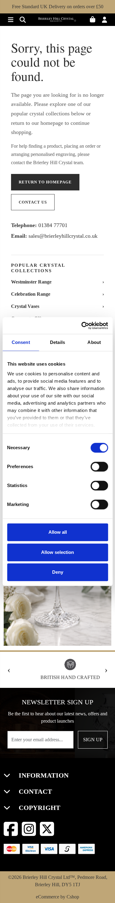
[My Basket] (95, 20)
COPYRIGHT (38, 807)
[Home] (57, 20)
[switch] (99, 466)
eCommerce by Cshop (57, 896)
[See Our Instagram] (29, 829)
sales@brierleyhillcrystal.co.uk (63, 236)
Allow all (57, 532)
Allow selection (57, 552)
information (43, 775)
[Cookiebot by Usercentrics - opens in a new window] (82, 326)
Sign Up (92, 739)
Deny (57, 572)
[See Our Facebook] (11, 829)
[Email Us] (21, 20)
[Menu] (10, 20)
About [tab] (94, 342)
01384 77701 (52, 225)
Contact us (33, 202)
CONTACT (34, 791)
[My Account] (106, 20)
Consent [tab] (21, 342)
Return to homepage (45, 182)
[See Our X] (47, 829)
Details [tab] (57, 342)
